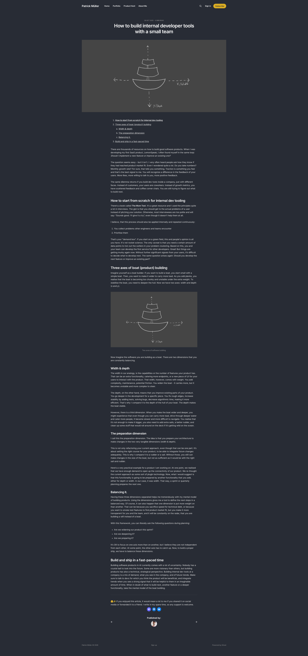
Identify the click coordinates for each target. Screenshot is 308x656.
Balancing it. (125, 137)
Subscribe (219, 6)
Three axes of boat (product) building (133, 124)
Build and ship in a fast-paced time (132, 141)
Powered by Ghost (219, 645)
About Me (142, 6)
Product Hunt (129, 6)
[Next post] (195, 622)
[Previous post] (112, 622)
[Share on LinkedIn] (154, 609)
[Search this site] (200, 6)
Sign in (208, 6)
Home (106, 6)
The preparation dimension (131, 133)
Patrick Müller (90, 6)
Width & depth (125, 129)
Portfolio (116, 6)
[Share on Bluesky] (159, 609)
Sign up (154, 645)
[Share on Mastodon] (149, 609)
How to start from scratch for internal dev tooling (139, 120)
